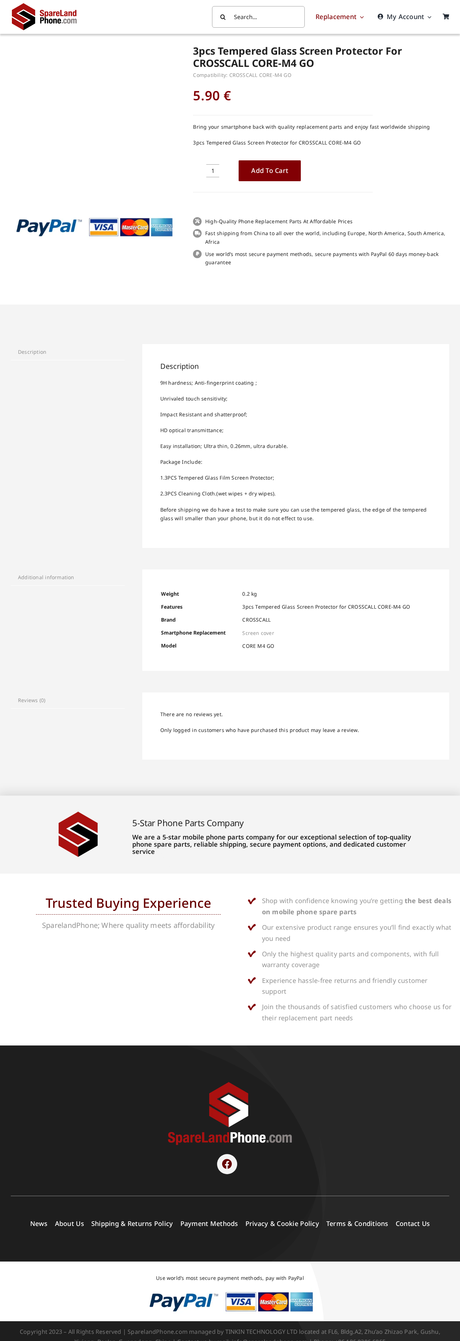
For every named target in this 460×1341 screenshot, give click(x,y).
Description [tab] (32, 351)
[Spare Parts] (47, 4)
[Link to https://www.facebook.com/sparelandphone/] (227, 1164)
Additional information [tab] (46, 577)
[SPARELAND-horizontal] (230, 1083)
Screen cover (258, 633)
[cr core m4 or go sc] (93, 123)
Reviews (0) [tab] (31, 700)
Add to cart (269, 170)
